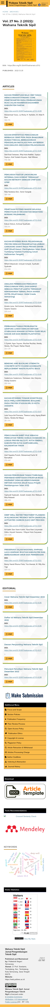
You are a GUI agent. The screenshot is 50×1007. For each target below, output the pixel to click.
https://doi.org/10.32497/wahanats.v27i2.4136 (23, 626)
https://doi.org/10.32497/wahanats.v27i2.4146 (23, 374)
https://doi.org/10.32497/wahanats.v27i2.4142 (23, 220)
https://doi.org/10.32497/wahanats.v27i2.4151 (23, 560)
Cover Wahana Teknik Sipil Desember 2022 (24, 597)
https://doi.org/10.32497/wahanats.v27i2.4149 (23, 491)
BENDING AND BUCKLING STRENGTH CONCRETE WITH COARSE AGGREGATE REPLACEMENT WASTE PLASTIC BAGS (22, 366)
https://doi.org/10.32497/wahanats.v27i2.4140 (23, 151)
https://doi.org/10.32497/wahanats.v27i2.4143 (23, 260)
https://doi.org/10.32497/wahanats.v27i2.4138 (23, 677)
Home (5, 12)
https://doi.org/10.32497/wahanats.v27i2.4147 (23, 412)
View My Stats (29, 939)
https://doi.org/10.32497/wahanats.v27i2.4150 (23, 526)
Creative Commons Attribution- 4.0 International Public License (16, 999)
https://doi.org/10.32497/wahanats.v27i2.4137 (23, 650)
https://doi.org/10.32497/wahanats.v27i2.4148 (23, 451)
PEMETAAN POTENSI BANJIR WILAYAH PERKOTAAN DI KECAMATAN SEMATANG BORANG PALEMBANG (23, 212)
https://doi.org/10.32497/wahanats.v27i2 (24, 65)
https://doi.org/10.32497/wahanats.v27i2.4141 (23, 188)
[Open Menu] (2, 2)
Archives (14, 12)
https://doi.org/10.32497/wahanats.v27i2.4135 (23, 603)
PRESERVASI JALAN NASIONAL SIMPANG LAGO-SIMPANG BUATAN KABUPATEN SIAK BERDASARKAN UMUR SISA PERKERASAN (24, 552)
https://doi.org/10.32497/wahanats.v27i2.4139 (23, 111)
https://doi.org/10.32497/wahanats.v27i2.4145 (23, 340)
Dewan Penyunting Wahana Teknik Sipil (23, 644)
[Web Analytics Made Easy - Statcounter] (19, 939)
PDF (10, 124)
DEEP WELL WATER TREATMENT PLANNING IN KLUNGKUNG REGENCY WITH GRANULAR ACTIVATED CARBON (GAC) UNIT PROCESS (24, 517)
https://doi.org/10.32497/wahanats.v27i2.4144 (23, 302)
